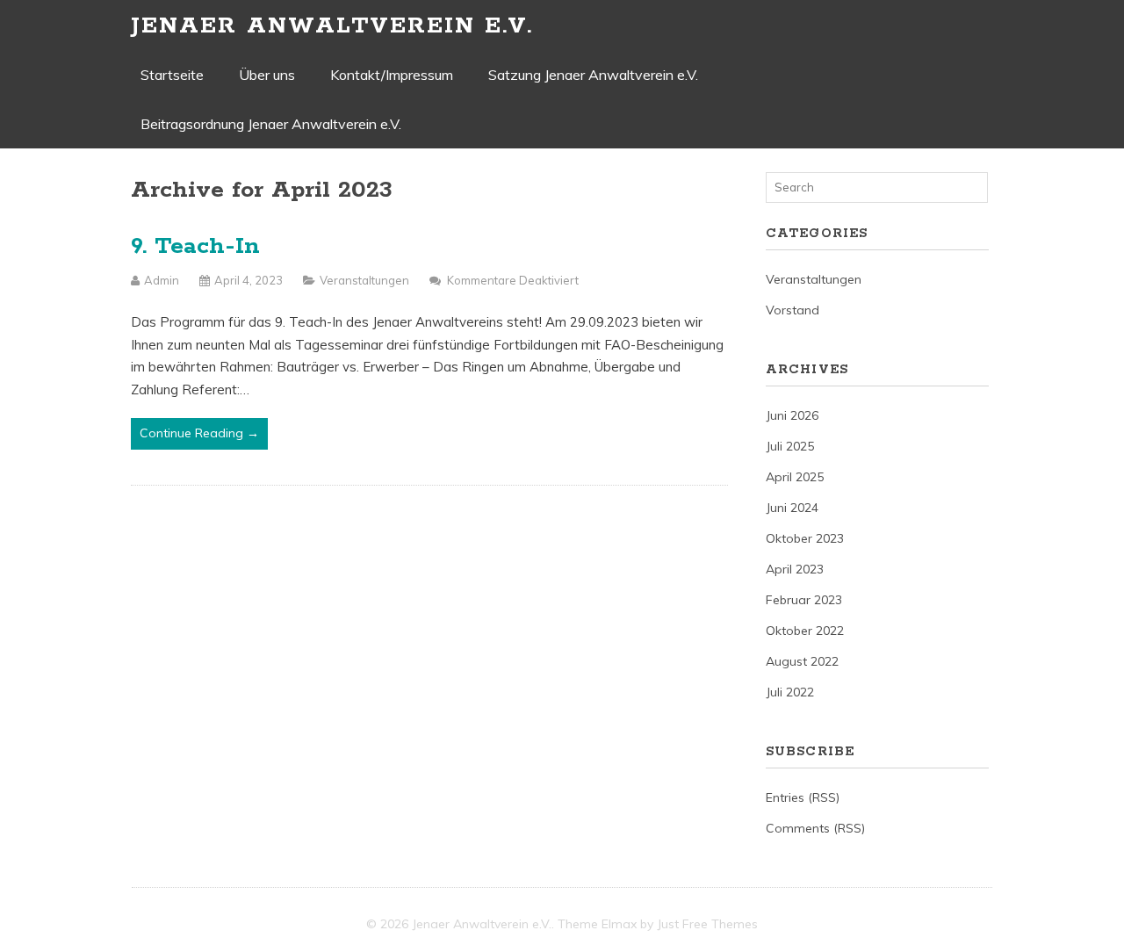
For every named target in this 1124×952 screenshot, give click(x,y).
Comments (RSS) (815, 828)
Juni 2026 (792, 415)
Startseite (172, 74)
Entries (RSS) (802, 797)
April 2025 (795, 477)
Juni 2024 (792, 508)
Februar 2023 (804, 600)
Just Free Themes (707, 924)
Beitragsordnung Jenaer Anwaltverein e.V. (270, 124)
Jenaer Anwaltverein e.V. (332, 26)
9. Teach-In (195, 246)
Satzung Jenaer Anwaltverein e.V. (593, 74)
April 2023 (795, 569)
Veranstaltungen (364, 280)
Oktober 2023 (805, 538)
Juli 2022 (790, 692)
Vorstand (792, 310)
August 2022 (802, 661)
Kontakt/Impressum (391, 74)
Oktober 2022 (805, 630)
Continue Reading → (199, 433)
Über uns (267, 74)
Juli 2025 (790, 446)
